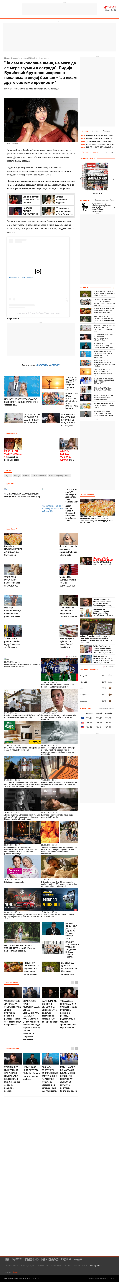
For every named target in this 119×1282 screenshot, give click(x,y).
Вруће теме (9, 483)
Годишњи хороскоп (102, 200)
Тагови (8, 470)
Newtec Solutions (100, 1278)
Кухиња (32, 1266)
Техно (64, 1266)
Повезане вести (11, 982)
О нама (84, 1266)
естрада (17, 476)
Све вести (84, 288)
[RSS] (113, 288)
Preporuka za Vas (11, 434)
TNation (111, 1278)
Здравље (16, 1266)
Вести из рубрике (12, 1048)
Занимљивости (56, 1266)
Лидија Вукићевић (39, 476)
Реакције (106, 131)
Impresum (8, 1272)
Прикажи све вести (90, 152)
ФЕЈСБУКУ (55, 365)
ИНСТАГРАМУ (42, 365)
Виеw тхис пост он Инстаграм (21, 278)
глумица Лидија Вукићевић (59, 476)
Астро (112, 200)
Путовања (40, 1266)
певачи (26, 476)
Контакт (15, 1272)
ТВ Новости (77, 1266)
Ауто (69, 1266)
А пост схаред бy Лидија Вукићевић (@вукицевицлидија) (38, 313)
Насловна (8, 1266)
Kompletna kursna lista (106, 708)
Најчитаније (95, 131)
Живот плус (25, 1266)
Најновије (85, 131)
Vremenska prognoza (89, 670)
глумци (8, 476)
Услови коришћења (95, 1266)
